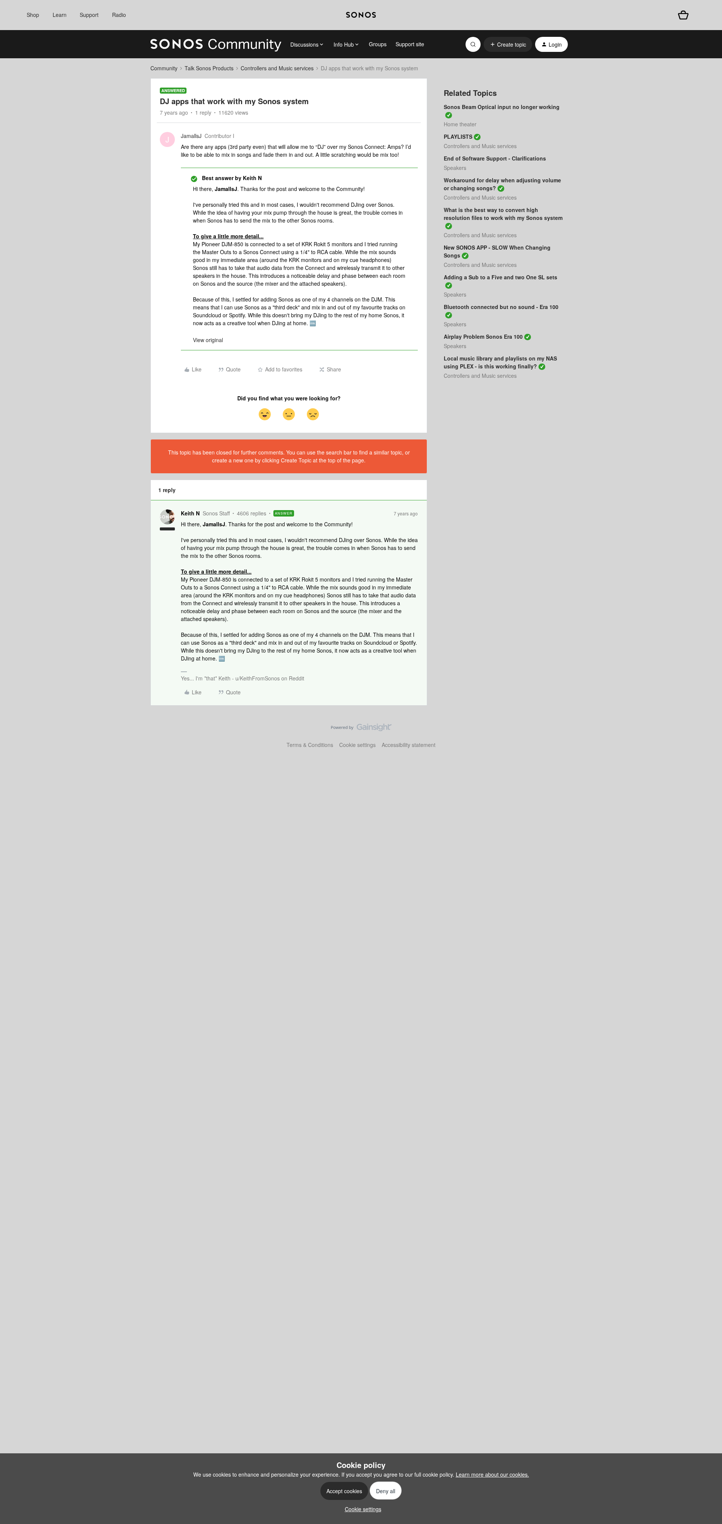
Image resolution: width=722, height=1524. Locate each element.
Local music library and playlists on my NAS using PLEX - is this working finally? (500, 362)
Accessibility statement (408, 744)
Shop (33, 14)
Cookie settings (357, 744)
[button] (508, 44)
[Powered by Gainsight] (361, 729)
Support (89, 14)
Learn (60, 14)
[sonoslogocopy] (361, 15)
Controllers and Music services (277, 68)
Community (163, 68)
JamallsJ (191, 135)
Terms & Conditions (310, 744)
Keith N (190, 513)
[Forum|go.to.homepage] (215, 44)
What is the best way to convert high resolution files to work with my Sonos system (503, 213)
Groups (378, 44)
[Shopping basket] (683, 15)
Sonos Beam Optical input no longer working (502, 107)
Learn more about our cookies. (492, 1474)
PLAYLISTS (458, 136)
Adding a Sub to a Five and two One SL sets (500, 277)
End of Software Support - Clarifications (495, 158)
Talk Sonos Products (209, 68)
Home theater (460, 124)
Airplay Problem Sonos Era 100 (483, 336)
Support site (410, 44)
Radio (119, 14)
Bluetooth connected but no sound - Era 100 (501, 307)
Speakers (455, 167)
